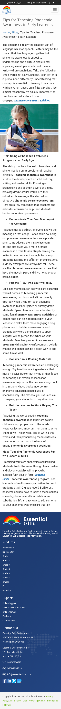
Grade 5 (6, 573)
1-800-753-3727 (14, 662)
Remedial (7, 590)
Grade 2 (6, 560)
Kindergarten (8, 552)
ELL (4, 586)
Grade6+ (7, 582)
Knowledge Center (37, 701)
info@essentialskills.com (19, 674)
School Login (14, 2)
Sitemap (7, 705)
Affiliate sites (15, 701)
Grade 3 (6, 565)
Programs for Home (36, 2)
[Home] (5, 10)
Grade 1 (6, 556)
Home (6, 32)
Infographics (52, 701)
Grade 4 (6, 569)
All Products (8, 548)
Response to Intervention (29, 536)
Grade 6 (6, 578)
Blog (15, 32)
